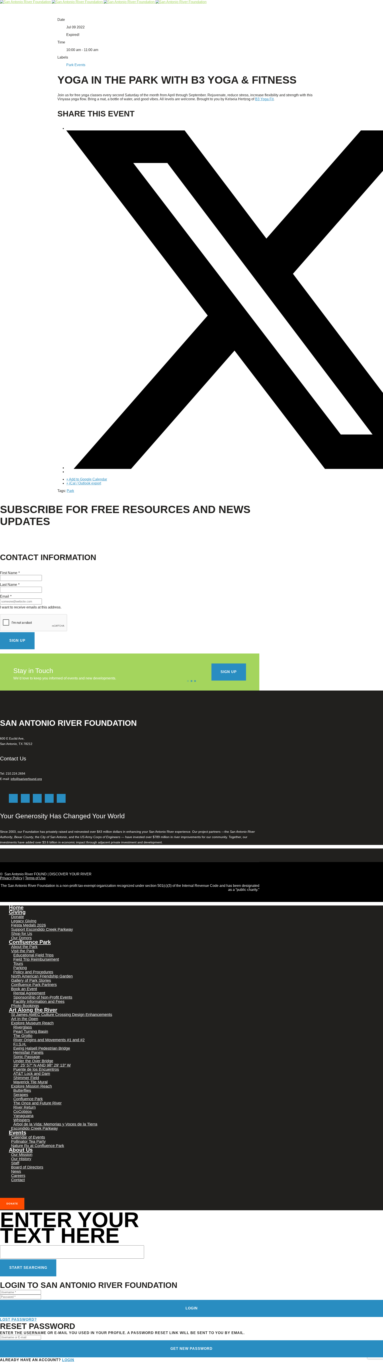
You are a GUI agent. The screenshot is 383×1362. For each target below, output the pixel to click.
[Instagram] (37, 798)
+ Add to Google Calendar (86, 479)
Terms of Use (35, 878)
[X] (13, 798)
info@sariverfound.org (26, 779)
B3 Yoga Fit (264, 99)
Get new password (191, 1348)
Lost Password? (18, 1319)
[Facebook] (25, 798)
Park (70, 491)
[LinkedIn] (49, 798)
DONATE (12, 1203)
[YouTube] (61, 798)
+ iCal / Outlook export (83, 483)
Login (192, 1308)
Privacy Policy (11, 878)
